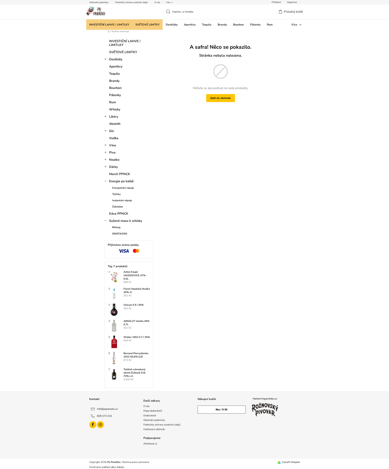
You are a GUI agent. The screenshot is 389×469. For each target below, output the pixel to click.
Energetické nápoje (123, 188)
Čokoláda (117, 206)
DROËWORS (119, 233)
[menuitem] (109, 24)
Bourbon (115, 88)
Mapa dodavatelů (152, 410)
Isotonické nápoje (122, 200)
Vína (112, 145)
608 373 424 (104, 416)
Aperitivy (115, 66)
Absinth (114, 124)
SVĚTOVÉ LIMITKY (123, 52)
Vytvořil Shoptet (291, 462)
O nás (157, 2)
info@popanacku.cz (107, 409)
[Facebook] (92, 424)
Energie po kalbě (121, 181)
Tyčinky (116, 194)
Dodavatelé (149, 415)
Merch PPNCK (119, 174)
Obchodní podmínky (98, 2)
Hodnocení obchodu (154, 429)
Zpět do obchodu (220, 98)
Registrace (292, 2)
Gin (111, 131)
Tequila (114, 73)
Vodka (113, 138)
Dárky (113, 167)
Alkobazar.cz (150, 443)
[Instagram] (100, 424)
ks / (221, 409)
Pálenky (115, 95)
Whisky (114, 109)
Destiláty (115, 59)
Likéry (113, 116)
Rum (112, 102)
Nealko (114, 160)
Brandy (114, 81)
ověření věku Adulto (113, 467)
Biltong (116, 227)
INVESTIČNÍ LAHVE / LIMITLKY (125, 43)
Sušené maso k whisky (125, 221)
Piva (112, 152)
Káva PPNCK (118, 213)
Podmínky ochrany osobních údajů (131, 2)
